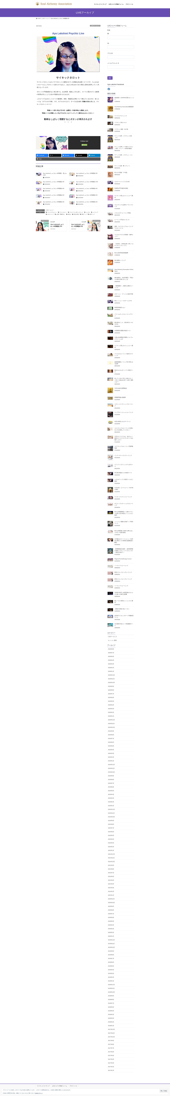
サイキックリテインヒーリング (123, 496)
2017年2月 (111, 1066)
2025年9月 (111, 686)
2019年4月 (111, 969)
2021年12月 (111, 854)
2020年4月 (111, 925)
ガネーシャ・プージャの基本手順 (123, 294)
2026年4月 (111, 660)
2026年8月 (111, 649)
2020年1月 (111, 936)
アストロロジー (63, 212)
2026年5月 (111, 656)
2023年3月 (111, 798)
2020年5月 (111, 921)
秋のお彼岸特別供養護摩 (121, 252)
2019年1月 (111, 981)
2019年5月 (111, 966)
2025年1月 (111, 716)
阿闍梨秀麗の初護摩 (120, 397)
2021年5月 (111, 880)
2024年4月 (111, 749)
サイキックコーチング (43, 1086)
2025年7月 (111, 693)
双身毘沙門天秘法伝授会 (121, 188)
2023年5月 (111, 790)
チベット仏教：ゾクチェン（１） (123, 155)
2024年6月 (111, 742)
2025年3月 (111, 708)
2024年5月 (111, 746)
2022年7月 (111, 828)
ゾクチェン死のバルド (120, 122)
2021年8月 (111, 869)
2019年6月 (111, 962)
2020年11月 (111, 899)
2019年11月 (111, 943)
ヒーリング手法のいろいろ (121, 219)
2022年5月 (111, 835)
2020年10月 (111, 902)
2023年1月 (111, 805)
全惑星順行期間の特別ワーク (122, 330)
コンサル (88, 212)
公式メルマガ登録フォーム (59, 1086)
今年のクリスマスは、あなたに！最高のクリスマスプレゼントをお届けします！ (123, 438)
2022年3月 (111, 843)
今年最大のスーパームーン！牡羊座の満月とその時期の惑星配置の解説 (123, 540)
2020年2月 (111, 932)
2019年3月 (111, 973)
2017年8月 (111, 1044)
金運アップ (92, 214)
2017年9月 (111, 1040)
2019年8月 (111, 954)
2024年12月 (111, 720)
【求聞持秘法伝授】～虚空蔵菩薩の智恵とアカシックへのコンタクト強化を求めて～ (123, 550)
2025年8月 (111, 690)
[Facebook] (108, 89)
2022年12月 (111, 809)
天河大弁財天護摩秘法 (120, 388)
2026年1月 (111, 671)
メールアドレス (113, 63)
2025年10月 (111, 682)
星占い (63, 214)
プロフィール (73, 1086)
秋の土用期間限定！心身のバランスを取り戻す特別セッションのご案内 (123, 513)
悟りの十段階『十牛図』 (121, 172)
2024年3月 (111, 753)
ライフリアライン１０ (120, 116)
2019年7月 (111, 958)
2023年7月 (111, 783)
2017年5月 (111, 1055)
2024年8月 (111, 734)
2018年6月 (111, 1007)
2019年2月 (111, 977)
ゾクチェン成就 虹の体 (121, 129)
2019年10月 (111, 947)
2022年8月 (111, 824)
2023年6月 (111, 787)
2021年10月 (111, 861)
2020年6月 (111, 917)
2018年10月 (111, 992)
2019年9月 (111, 951)
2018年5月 (111, 1010)
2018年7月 (111, 1003)
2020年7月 (111, 913)
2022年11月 (111, 813)
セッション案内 (112, 640)
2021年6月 (111, 876)
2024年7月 (111, 738)
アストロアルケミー (52, 212)
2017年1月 (111, 1070)
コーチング (95, 212)
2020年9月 (111, 906)
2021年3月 (111, 887)
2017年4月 (111, 1059)
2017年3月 (111, 1063)
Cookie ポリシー (39, 1093)
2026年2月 (111, 667)
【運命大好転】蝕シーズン (121, 609)
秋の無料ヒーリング (120, 260)
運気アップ (84, 214)
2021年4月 (111, 884)
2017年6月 (111, 1051)
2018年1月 (111, 1025)
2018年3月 (111, 1018)
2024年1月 (111, 761)
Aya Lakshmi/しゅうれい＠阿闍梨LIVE (86, 173)
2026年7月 (111, 652)
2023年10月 (111, 772)
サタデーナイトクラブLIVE (122, 181)
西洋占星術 (76, 214)
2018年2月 (111, 1022)
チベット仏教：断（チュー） (122, 165)
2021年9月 (111, 865)
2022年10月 (111, 817)
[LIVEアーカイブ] (42, 223)
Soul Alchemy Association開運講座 (124, 106)
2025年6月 (111, 697)
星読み (69, 214)
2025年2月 (111, 712)
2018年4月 (111, 1014)
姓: (108, 33)
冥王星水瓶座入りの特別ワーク (123, 472)
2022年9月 (111, 820)
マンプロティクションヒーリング (123, 412)
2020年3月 (111, 928)
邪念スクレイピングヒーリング (123, 572)
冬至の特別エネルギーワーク (122, 421)
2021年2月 (111, 891)
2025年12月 (111, 675)
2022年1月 (111, 850)
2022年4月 (111, 839)
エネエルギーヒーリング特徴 (122, 213)
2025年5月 (111, 701)
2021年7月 (111, 872)
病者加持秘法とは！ (120, 307)
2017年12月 (111, 1029)
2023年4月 (111, 794)
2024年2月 (111, 757)
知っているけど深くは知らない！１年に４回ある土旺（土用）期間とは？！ (123, 380)
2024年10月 (111, 727)
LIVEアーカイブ (95, 25)
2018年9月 (111, 996)
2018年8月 (111, 999)
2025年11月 (111, 678)
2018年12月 (111, 984)
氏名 (108, 30)
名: (108, 43)
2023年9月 (111, 776)
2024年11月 (111, 723)
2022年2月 (111, 846)
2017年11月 (111, 1033)
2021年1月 (111, 895)
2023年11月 (111, 768)
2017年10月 (111, 1037)
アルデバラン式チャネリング (76, 212)
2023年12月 (111, 764)
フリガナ (110, 53)
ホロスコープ (50, 214)
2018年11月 (111, 988)
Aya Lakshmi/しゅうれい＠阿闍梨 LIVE (87, 181)
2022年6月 (111, 831)
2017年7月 (111, 1048)
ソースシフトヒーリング (121, 565)
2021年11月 (111, 858)
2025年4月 (111, 705)
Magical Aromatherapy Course (122, 559)
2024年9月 (111, 731)
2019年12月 (111, 940)
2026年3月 (111, 664)
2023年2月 (111, 802)
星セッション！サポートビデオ (123, 300)
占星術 (57, 214)
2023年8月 (111, 779)
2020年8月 (111, 910)
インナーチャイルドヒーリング (123, 455)
